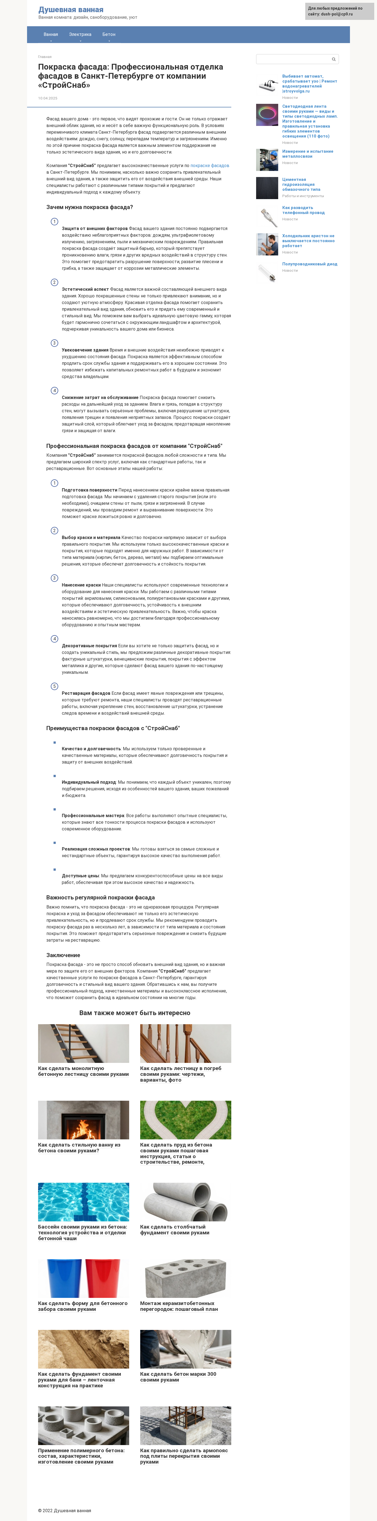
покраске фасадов (209, 165)
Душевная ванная (70, 9)
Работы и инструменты (303, 196)
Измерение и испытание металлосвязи (307, 154)
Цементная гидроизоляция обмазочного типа (301, 184)
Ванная (51, 34)
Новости (290, 97)
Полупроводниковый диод (310, 264)
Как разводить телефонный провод (303, 210)
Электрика (80, 34)
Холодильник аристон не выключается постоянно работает (308, 240)
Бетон (108, 34)
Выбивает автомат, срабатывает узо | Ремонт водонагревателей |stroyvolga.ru (309, 84)
